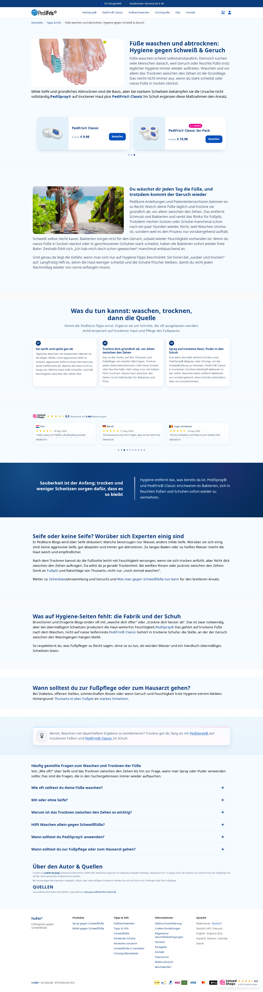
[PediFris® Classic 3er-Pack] (180, 133)
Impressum (162, 957)
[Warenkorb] (223, 12)
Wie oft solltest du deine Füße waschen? (67, 787)
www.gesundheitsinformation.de (100, 891)
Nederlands (203, 923)
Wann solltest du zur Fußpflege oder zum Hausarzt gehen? (83, 849)
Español (201, 938)
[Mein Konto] (229, 12)
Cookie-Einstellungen (167, 928)
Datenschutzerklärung (168, 923)
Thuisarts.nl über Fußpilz (74, 698)
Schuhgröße (162, 12)
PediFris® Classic (112, 12)
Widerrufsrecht (164, 962)
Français (218, 928)
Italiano (211, 938)
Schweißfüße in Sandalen (129, 948)
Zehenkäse (57, 579)
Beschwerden (163, 967)
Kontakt (190, 12)
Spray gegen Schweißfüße (88, 923)
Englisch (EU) (214, 933)
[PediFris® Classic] (83, 133)
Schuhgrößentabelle (126, 953)
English (200, 933)
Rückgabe (161, 947)
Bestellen (117, 136)
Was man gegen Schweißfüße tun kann (148, 579)
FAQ (178, 12)
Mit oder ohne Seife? (49, 799)
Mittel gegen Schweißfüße (88, 928)
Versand (160, 942)
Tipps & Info (121, 928)
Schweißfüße (121, 933)
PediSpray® (89, 12)
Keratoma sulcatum (125, 943)
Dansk (200, 943)
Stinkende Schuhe (124, 938)
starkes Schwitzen (114, 698)
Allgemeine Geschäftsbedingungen (169, 935)
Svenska (222, 938)
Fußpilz (53, 570)
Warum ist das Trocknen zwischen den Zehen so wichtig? (81, 812)
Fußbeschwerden (139, 12)
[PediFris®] (44, 12)
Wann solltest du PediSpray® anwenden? (67, 836)
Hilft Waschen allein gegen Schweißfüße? (68, 824)
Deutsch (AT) (203, 928)
